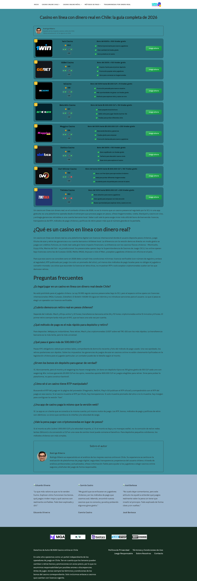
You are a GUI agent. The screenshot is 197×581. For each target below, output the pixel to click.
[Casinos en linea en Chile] (157, 4)
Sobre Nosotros (143, 553)
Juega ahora (154, 48)
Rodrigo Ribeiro (49, 29)
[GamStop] (119, 537)
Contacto (158, 553)
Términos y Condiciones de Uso (148, 550)
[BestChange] (139, 537)
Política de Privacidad (118, 550)
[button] (59, 4)
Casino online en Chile (67, 550)
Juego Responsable (123, 553)
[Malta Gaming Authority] (57, 537)
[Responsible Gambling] (78, 537)
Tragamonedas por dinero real (117, 4)
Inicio (36, 4)
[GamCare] (98, 537)
